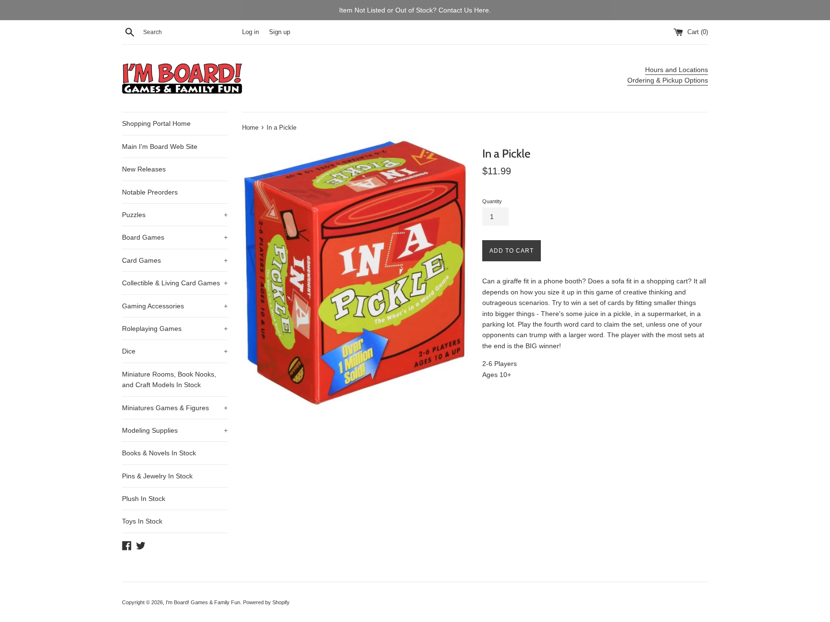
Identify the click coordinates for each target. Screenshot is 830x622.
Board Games (175, 237)
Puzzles (175, 215)
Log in (250, 32)
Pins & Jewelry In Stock (157, 476)
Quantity (492, 201)
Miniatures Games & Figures (175, 408)
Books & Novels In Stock (159, 453)
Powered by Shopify (266, 602)
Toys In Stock (142, 521)
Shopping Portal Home (156, 123)
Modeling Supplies (175, 430)
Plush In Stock (143, 498)
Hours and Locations (676, 69)
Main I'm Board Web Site (159, 146)
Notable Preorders (150, 192)
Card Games (175, 260)
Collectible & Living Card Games (175, 283)
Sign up (279, 32)
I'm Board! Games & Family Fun (203, 602)
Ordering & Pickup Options (667, 80)
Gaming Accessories (175, 306)
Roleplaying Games (175, 328)
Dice (175, 351)
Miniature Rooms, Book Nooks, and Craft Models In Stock (169, 379)
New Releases (144, 169)
